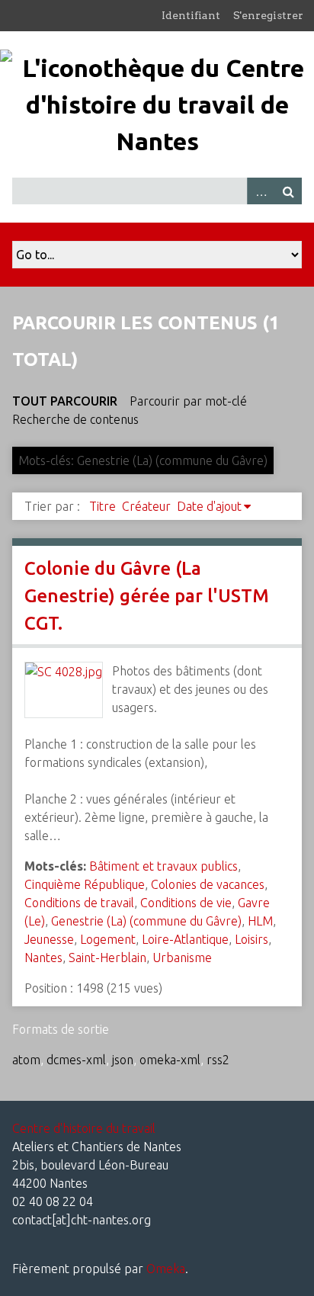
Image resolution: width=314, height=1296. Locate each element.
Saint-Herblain (107, 957)
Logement (108, 939)
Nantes (43, 957)
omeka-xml (169, 1060)
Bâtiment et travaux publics (163, 866)
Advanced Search (260, 191)
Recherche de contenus (75, 419)
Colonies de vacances (207, 884)
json (122, 1060)
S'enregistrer (268, 15)
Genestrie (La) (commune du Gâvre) (146, 921)
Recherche (288, 191)
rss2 (218, 1060)
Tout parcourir (64, 401)
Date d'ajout (209, 506)
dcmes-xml (76, 1060)
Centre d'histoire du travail (83, 1128)
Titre (102, 506)
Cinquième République (84, 884)
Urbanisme (182, 957)
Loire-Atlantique (185, 939)
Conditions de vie (186, 902)
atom (26, 1060)
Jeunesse (49, 939)
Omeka (165, 1268)
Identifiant (191, 15)
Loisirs (251, 939)
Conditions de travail (79, 902)
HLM (260, 921)
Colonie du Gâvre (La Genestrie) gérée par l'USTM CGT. (146, 596)
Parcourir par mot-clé (188, 401)
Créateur (146, 506)
